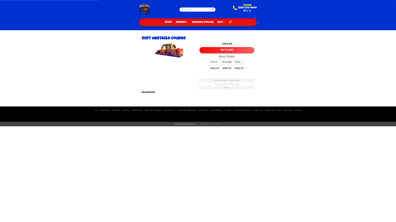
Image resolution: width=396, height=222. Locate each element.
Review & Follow (202, 22)
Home (168, 22)
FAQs (279, 110)
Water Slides (116, 110)
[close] (393, 3)
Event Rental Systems (214, 124)
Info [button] (221, 22)
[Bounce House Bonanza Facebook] (245, 11)
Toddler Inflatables (216, 110)
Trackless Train (258, 110)
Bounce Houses (203, 110)
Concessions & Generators (241, 110)
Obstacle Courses (169, 110)
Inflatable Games (137, 110)
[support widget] (390, 217)
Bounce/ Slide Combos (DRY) (187, 110)
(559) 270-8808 (247, 8)
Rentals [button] (181, 22)
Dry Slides (228, 110)
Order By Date (105, 110)
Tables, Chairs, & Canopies (153, 110)
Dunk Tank (126, 110)
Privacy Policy (288, 110)
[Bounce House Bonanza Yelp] (247, 11)
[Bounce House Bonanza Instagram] (250, 11)
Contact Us (298, 110)
